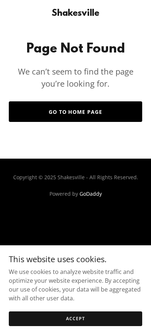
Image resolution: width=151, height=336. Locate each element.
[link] (75, 14)
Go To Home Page (76, 111)
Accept (75, 318)
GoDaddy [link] (91, 193)
